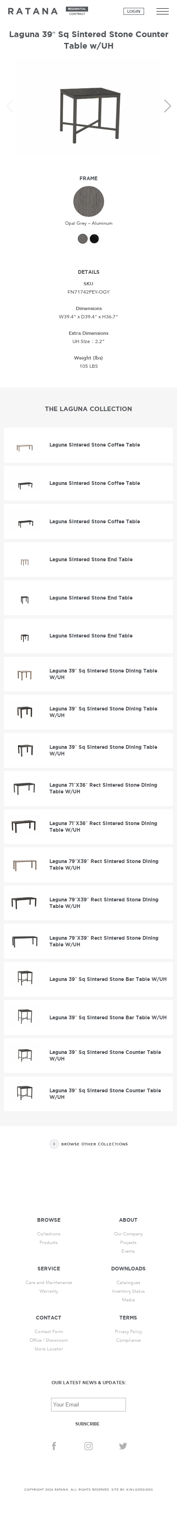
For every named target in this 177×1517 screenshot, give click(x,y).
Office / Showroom (49, 1340)
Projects (128, 1242)
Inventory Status (128, 1291)
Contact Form (49, 1331)
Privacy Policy (128, 1331)
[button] (167, 106)
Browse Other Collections (94, 1144)
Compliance (128, 1340)
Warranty (49, 1291)
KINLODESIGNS (139, 1490)
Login (133, 11)
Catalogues (128, 1282)
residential (77, 9)
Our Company (128, 1234)
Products (49, 1242)
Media (128, 1300)
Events (128, 1251)
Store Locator (49, 1349)
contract (77, 14)
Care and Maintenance (49, 1282)
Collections (49, 1234)
